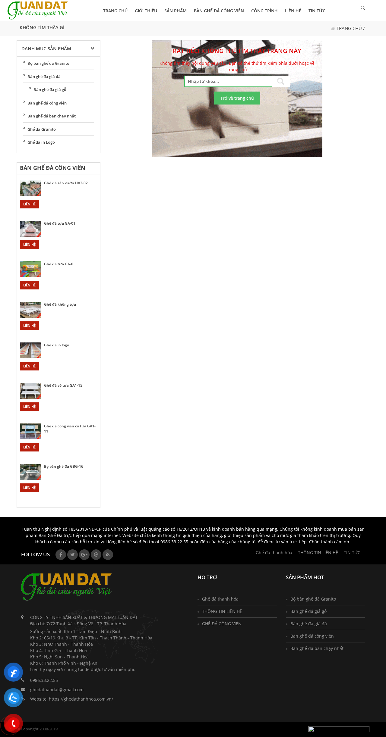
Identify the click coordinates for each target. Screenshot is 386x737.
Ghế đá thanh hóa (274, 552)
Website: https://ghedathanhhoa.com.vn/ (71, 699)
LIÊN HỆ (293, 11)
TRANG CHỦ (115, 11)
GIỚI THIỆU (146, 11)
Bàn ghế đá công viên (219, 11)
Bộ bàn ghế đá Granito (48, 63)
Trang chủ (349, 28)
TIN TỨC (316, 11)
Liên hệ (29, 204)
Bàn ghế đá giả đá (44, 76)
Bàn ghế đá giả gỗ (49, 89)
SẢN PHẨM (175, 11)
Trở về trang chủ (237, 98)
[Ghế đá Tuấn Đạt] (38, 11)
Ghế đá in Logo (41, 142)
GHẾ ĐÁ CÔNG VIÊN (222, 623)
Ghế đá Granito (41, 129)
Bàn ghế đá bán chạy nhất (51, 116)
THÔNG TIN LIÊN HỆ (318, 552)
